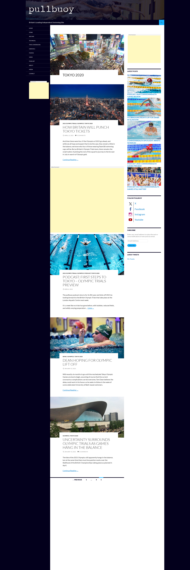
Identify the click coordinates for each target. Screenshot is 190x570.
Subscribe (132, 245)
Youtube (139, 219)
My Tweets (131, 259)
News (65, 356)
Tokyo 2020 (88, 123)
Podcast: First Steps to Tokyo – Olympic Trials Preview (84, 281)
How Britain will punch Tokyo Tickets (86, 129)
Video (31, 57)
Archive (31, 36)
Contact (32, 73)
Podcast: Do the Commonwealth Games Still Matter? (143, 188)
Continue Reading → (70, 160)
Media (31, 69)
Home (31, 28)
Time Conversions (34, 44)
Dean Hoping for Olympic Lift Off (87, 362)
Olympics (80, 123)
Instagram (140, 214)
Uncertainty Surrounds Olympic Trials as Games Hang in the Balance (86, 443)
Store (31, 32)
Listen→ (91, 308)
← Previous (77, 480)
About (31, 65)
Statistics (32, 49)
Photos (31, 53)
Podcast (87, 273)
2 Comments (83, 452)
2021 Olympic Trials (70, 123)
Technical (32, 40)
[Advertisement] (87, 200)
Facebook (140, 209)
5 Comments (81, 135)
